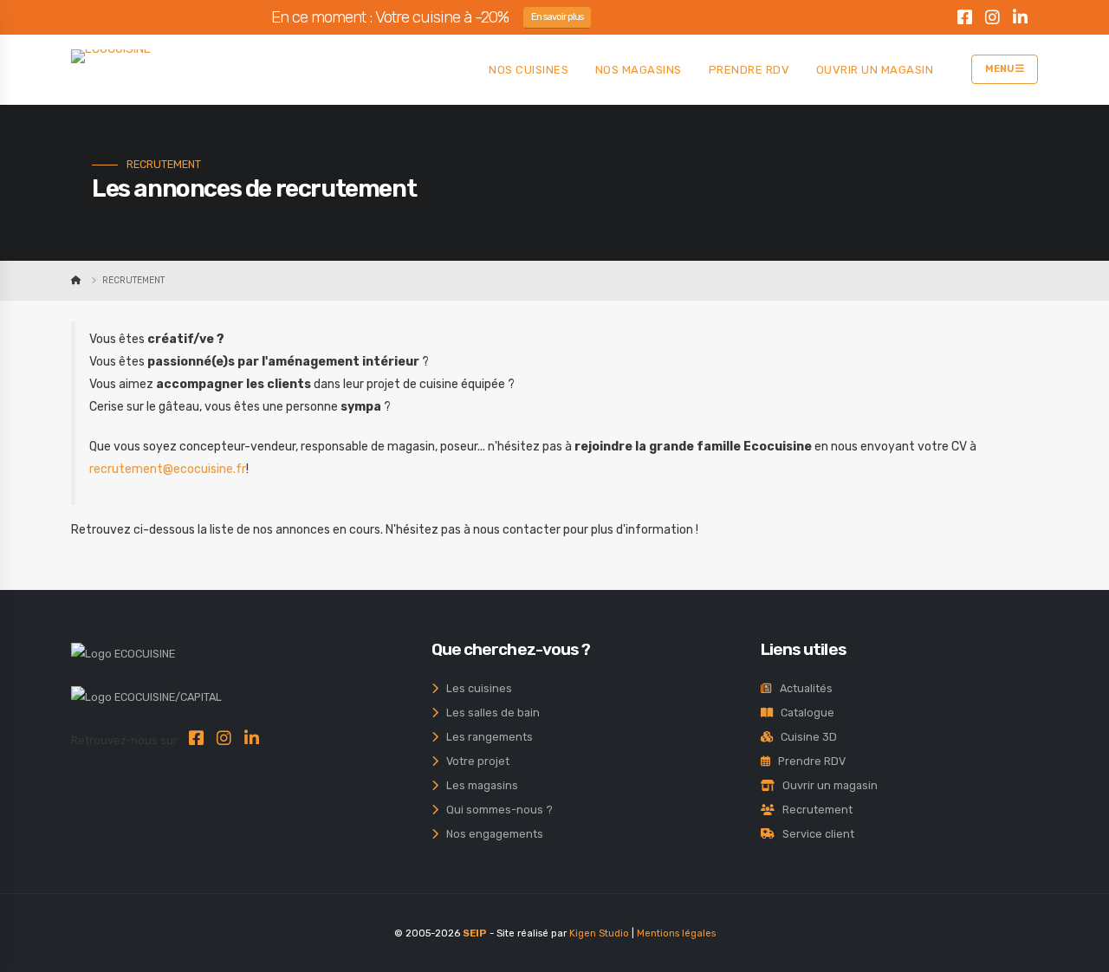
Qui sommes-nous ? (495, 809)
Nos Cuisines (528, 69)
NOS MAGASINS (638, 69)
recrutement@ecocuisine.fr (167, 469)
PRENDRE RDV (749, 69)
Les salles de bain (489, 712)
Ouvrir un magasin (826, 785)
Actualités (802, 688)
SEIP (475, 933)
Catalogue (803, 712)
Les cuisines (475, 688)
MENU (1000, 69)
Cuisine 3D (805, 736)
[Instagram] (992, 20)
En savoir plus (557, 17)
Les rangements (485, 736)
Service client (814, 833)
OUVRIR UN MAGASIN (875, 69)
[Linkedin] (1020, 20)
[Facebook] (964, 20)
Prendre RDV (808, 761)
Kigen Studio (599, 933)
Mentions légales (676, 933)
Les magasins (478, 785)
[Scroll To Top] (1078, 952)
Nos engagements (490, 833)
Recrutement (814, 809)
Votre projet (473, 761)
